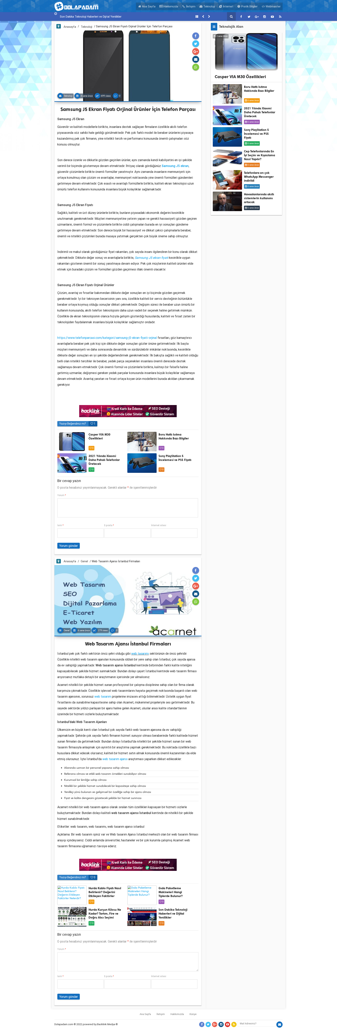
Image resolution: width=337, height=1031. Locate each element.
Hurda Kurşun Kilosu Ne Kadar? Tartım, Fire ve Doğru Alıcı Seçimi (105, 913)
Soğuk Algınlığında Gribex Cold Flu (81, 16)
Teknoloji (209, 6)
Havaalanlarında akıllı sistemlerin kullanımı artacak (259, 198)
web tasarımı (140, 653)
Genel (84, 561)
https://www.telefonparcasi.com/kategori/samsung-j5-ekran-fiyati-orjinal (107, 338)
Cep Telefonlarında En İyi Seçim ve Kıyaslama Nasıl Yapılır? (259, 155)
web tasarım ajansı (115, 759)
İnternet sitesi (158, 525)
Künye (193, 1014)
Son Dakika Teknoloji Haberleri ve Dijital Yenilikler (173, 913)
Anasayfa (70, 27)
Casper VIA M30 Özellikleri (240, 76)
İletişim (190, 6)
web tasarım (102, 696)
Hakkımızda (170, 6)
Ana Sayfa (148, 6)
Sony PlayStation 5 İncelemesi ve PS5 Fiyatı (256, 133)
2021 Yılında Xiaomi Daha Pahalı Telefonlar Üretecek (104, 460)
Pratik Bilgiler (249, 6)
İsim (60, 525)
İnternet (227, 6)
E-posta (109, 525)
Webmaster (273, 6)
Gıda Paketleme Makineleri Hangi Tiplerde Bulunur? (171, 892)
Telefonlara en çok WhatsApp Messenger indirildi (259, 176)
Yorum (61, 495)
